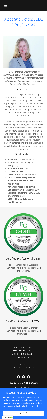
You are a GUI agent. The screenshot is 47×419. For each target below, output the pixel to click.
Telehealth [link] (23, 361)
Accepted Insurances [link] (23, 354)
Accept (23, 413)
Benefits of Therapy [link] (23, 347)
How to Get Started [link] (23, 350)
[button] (7, 5)
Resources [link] (23, 357)
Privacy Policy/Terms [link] (23, 367)
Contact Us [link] (23, 364)
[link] (18, 376)
